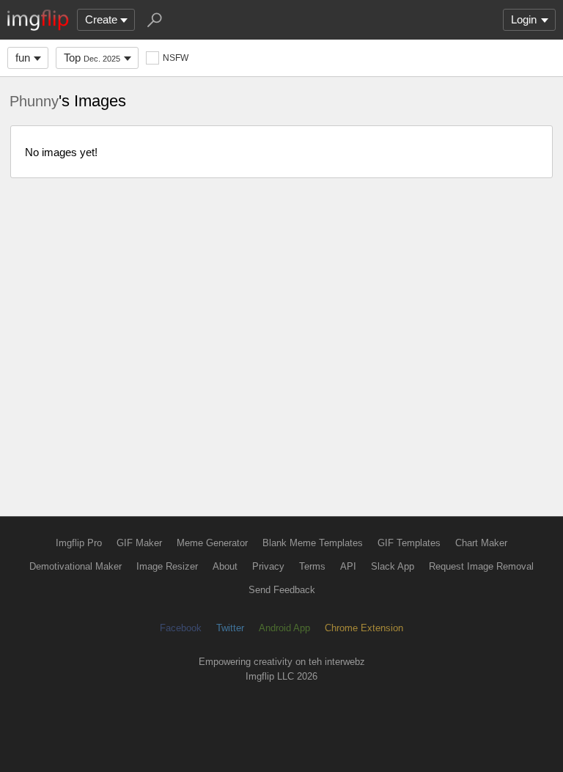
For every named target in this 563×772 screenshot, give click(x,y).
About (225, 566)
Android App (284, 627)
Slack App (392, 566)
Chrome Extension (364, 627)
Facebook (181, 627)
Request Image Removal (481, 566)
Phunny (34, 101)
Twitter (230, 627)
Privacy (268, 566)
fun (22, 57)
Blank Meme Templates (312, 542)
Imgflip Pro (79, 542)
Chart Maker (481, 542)
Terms (312, 566)
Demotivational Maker (75, 566)
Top (92, 57)
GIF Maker (139, 542)
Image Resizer (167, 566)
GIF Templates (409, 542)
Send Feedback (282, 589)
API (348, 566)
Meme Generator (212, 542)
